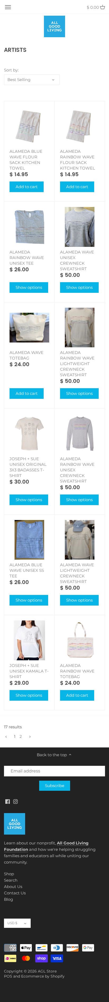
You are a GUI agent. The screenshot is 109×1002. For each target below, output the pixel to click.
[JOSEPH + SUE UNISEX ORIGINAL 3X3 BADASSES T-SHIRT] (29, 434)
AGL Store (47, 971)
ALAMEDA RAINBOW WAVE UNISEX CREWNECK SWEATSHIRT (77, 470)
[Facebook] (7, 801)
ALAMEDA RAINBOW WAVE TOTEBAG (77, 671)
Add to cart (27, 186)
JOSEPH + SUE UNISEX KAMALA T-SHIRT (29, 671)
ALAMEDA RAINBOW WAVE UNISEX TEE (27, 258)
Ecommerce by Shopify (43, 976)
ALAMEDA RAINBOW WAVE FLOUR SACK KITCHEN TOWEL (77, 160)
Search (10, 880)
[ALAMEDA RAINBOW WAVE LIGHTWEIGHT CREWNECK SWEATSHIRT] (80, 328)
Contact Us (15, 892)
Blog (8, 899)
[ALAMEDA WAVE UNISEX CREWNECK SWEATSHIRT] (80, 227)
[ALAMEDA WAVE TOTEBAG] (29, 328)
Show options (29, 287)
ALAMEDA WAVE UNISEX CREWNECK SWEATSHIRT (77, 260)
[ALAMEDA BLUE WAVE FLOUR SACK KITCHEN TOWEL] (29, 126)
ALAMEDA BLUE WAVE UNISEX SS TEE (27, 570)
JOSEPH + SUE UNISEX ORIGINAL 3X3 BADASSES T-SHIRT (28, 467)
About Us (13, 886)
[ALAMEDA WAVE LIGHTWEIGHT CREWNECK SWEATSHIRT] (80, 540)
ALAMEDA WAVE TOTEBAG (26, 355)
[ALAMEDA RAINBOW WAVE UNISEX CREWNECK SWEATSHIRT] (80, 434)
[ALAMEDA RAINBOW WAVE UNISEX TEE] (29, 227)
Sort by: (11, 70)
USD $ (12, 923)
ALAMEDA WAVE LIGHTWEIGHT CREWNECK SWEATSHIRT (77, 573)
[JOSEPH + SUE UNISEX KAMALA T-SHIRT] (29, 640)
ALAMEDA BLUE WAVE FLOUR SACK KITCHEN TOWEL (26, 160)
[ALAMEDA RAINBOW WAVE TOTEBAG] (80, 640)
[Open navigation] (8, 7)
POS (8, 976)
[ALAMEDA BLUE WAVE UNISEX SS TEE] (29, 540)
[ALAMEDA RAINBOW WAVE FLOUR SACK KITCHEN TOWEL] (80, 126)
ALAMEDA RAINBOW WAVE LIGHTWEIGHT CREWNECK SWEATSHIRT (77, 363)
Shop (9, 873)
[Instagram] (15, 801)
